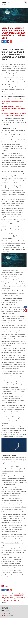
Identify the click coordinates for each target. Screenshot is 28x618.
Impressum (4, 607)
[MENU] (25, 2)
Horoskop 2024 (11, 25)
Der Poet (5, 2)
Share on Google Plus (11, 41)
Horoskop (4, 25)
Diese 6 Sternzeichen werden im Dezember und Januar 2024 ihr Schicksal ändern (13, 108)
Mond (11, 600)
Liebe (8, 600)
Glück (21, 599)
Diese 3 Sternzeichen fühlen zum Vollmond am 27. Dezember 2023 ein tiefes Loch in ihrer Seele (13, 32)
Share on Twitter (5, 41)
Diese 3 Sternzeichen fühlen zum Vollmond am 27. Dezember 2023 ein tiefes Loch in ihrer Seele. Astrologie (13, 597)
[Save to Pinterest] (25, 310)
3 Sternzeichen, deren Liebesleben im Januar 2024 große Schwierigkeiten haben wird (12, 101)
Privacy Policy (5, 609)
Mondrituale (16, 600)
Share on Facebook (2, 41)
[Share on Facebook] (25, 307)
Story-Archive (5, 610)
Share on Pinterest (8, 41)
